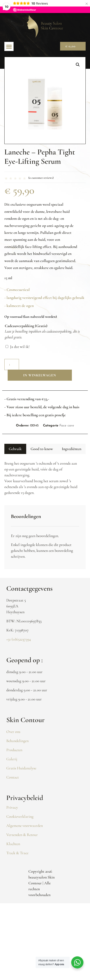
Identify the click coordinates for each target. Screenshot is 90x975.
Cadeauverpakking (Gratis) (26, 326)
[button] (9, 46)
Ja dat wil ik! (19, 346)
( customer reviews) (41, 178)
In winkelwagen (39, 375)
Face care (66, 425)
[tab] (15, 449)
